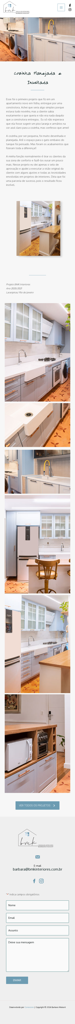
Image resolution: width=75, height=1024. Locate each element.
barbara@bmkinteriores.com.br (37, 869)
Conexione (29, 1007)
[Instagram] (70, 9)
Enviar (17, 980)
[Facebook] (70, 5)
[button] (37, 805)
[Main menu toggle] (61, 7)
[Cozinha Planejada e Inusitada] (37, 472)
